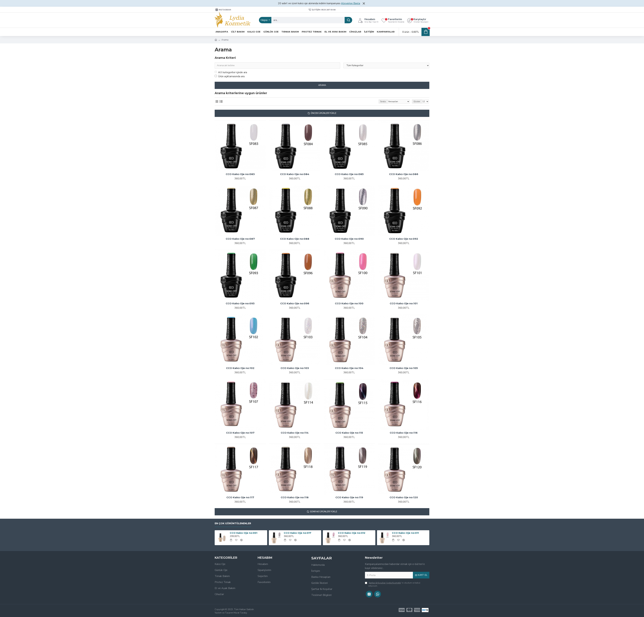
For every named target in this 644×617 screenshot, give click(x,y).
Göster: (417, 101)
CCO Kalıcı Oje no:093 (240, 303)
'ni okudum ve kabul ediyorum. (394, 584)
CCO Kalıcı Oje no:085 (349, 174)
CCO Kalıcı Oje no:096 (294, 303)
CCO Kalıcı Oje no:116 (404, 432)
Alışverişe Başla (350, 3)
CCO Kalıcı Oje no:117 (240, 497)
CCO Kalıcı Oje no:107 (240, 432)
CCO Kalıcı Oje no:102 (240, 368)
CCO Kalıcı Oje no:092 (403, 238)
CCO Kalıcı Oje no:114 (295, 432)
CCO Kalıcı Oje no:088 (294, 238)
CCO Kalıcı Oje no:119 (349, 497)
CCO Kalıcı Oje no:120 (404, 497)
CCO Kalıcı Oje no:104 (349, 368)
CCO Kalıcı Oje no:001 (243, 532)
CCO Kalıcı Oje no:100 (349, 303)
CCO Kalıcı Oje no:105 (404, 368)
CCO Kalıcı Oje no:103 (295, 368)
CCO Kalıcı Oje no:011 (405, 532)
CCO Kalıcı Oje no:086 (403, 174)
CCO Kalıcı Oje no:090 (349, 238)
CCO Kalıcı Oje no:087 (240, 238)
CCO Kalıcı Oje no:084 (294, 174)
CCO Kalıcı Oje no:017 (297, 532)
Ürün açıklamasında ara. (231, 76)
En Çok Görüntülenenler (233, 523)
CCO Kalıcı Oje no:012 (351, 532)
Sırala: (383, 101)
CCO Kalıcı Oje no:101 (404, 303)
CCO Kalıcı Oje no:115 (349, 432)
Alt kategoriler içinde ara (232, 72)
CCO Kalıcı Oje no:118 (295, 497)
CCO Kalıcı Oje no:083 (240, 174)
